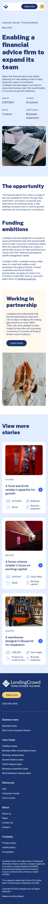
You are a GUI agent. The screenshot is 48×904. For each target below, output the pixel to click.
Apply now (29, 6)
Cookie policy (9, 847)
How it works (8, 798)
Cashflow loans (9, 746)
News (5, 818)
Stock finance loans (12, 764)
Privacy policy (9, 843)
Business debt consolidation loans (19, 750)
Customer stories (10, 22)
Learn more (16, 343)
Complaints (8, 852)
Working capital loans (13, 755)
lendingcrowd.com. (27, 279)
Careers (6, 827)
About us (6, 813)
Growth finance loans (12, 759)
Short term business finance (16, 730)
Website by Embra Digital (12, 896)
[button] (42, 6)
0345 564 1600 (10, 703)
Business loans (9, 726)
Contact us (7, 822)
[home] (5, 6)
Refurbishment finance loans (16, 773)
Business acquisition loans (15, 768)
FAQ (4, 789)
